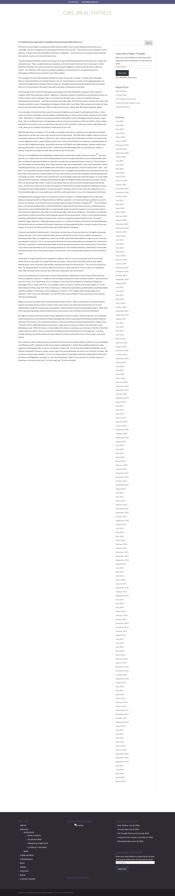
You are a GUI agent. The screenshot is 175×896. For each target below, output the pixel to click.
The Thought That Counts (126, 99)
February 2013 (121, 659)
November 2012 (122, 671)
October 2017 (121, 481)
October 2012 (121, 675)
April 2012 (120, 694)
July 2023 (119, 240)
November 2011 (122, 714)
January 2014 (121, 619)
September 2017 (122, 485)
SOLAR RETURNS (35, 839)
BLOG (84, 14)
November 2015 (122, 556)
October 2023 (121, 232)
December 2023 (122, 224)
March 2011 (120, 746)
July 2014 (119, 599)
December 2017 (122, 473)
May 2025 (120, 169)
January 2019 (121, 426)
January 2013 (121, 663)
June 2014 (120, 603)
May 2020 (120, 370)
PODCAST (103, 14)
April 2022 (120, 299)
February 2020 (121, 382)
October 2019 (121, 394)
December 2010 (122, 754)
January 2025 (121, 184)
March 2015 (120, 580)
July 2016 (119, 528)
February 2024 (121, 216)
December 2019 (122, 386)
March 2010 (120, 781)
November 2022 (122, 271)
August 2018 (121, 441)
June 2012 (120, 686)
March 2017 (120, 501)
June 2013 (120, 643)
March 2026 (120, 137)
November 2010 (122, 757)
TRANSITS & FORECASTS (38, 843)
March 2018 (120, 461)
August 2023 (121, 236)
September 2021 (122, 315)
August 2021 (121, 319)
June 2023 (120, 244)
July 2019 (119, 406)
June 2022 (120, 291)
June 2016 (120, 532)
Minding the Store (123, 107)
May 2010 (120, 773)
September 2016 (122, 520)
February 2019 (121, 422)
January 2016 (121, 548)
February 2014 (121, 615)
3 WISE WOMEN (56, 14)
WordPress (68, 892)
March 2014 (120, 611)
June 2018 (120, 449)
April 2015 (120, 576)
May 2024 (120, 204)
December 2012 (122, 667)
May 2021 (120, 331)
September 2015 (122, 560)
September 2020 (122, 358)
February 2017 (121, 505)
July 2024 (119, 200)
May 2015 (120, 572)
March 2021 (120, 339)
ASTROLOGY (29, 832)
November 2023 (122, 228)
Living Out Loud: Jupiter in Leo (128, 103)
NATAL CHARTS (34, 835)
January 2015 (121, 584)
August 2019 (121, 402)
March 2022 (120, 303)
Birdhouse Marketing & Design (40, 892)
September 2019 (122, 398)
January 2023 (121, 263)
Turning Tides (121, 95)
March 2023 (120, 256)
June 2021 (120, 327)
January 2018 (121, 469)
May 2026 (120, 129)
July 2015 (119, 568)
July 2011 (119, 730)
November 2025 (122, 145)
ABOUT (29, 14)
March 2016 (120, 540)
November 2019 (122, 390)
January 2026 (121, 141)
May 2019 (120, 410)
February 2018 (121, 465)
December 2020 (122, 350)
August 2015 (121, 564)
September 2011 (122, 722)
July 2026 (119, 121)
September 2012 (122, 679)
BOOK (112, 14)
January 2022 (121, 307)
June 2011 (120, 734)
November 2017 (122, 477)
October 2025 (121, 149)
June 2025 (120, 165)
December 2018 (122, 429)
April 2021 (120, 335)
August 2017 (121, 489)
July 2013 (119, 639)
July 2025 (119, 161)
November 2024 (122, 192)
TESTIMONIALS (72, 14)
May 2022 (120, 295)
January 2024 (121, 220)
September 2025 (122, 153)
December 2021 (122, 311)
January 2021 (121, 347)
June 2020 (120, 366)
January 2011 (121, 750)
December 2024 (122, 188)
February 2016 (121, 544)
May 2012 (120, 690)
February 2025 (121, 180)
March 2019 (120, 418)
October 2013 (121, 631)
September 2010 (122, 761)
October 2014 (121, 592)
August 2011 (121, 726)
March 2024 (120, 212)
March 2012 (120, 698)
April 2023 (120, 252)
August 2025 (121, 157)
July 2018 (119, 445)
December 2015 (122, 552)
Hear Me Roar (121, 91)
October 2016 (121, 516)
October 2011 (121, 718)
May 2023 (120, 248)
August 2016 (121, 524)
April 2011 (120, 742)
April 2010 (120, 777)
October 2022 (121, 275)
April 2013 (120, 651)
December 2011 (122, 710)
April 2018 (120, 457)
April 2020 (120, 374)
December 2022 (122, 267)
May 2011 (120, 738)
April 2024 (120, 208)
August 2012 (121, 682)
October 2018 (121, 433)
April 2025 (120, 173)
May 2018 (120, 453)
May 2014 (120, 607)
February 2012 (121, 702)
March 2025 (120, 176)
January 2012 (121, 706)
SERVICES (39, 14)
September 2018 (122, 437)
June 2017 (120, 493)
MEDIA (92, 14)
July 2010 (119, 765)
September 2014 (122, 596)
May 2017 (120, 497)
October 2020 (121, 354)
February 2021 (121, 343)
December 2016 (122, 508)
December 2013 (122, 623)
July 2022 (119, 287)
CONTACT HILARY (126, 14)
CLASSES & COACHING (37, 847)
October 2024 (121, 196)
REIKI (26, 851)
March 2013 (120, 655)
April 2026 (120, 133)
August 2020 (121, 362)
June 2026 (120, 125)
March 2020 (120, 378)
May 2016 (120, 536)
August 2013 (121, 635)
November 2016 (122, 512)
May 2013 (120, 647)
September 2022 (122, 279)
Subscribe (122, 73)
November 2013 (122, 627)
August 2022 (121, 283)
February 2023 (121, 259)
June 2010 (120, 769)
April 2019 (120, 414)
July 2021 (119, 323)
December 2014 (122, 588)
